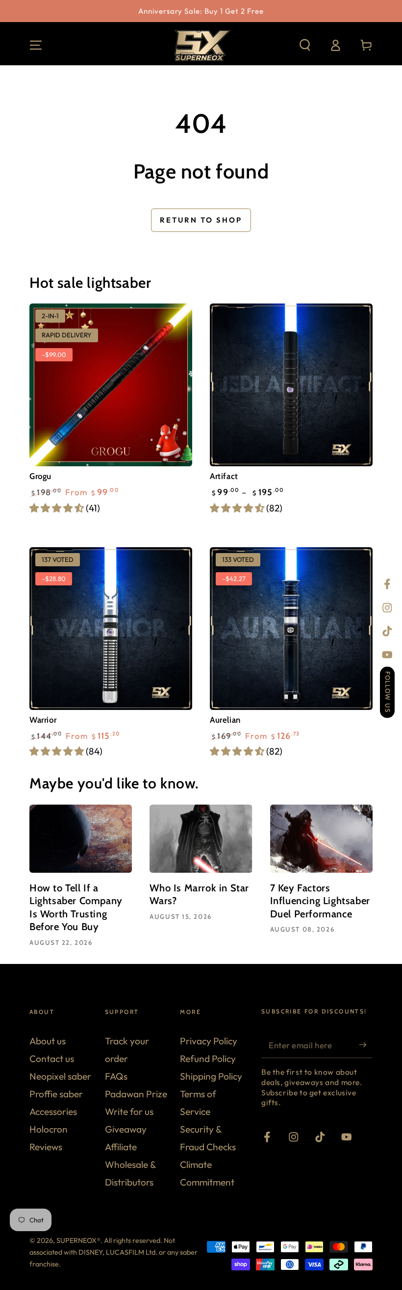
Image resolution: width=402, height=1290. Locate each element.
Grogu (40, 476)
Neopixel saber (60, 1076)
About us (47, 1041)
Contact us (51, 1058)
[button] (305, 45)
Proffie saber (56, 1094)
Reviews (45, 1147)
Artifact (224, 476)
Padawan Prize (136, 1094)
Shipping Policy (211, 1076)
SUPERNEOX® (78, 1240)
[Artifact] (291, 385)
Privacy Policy (208, 1041)
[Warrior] (110, 628)
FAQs (116, 1076)
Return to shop (201, 220)
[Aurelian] (291, 628)
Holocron (48, 1129)
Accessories (53, 1111)
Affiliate (121, 1147)
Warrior (42, 720)
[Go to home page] (201, 45)
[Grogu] (110, 385)
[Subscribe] (366, 1045)
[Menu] (36, 45)
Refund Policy (208, 1058)
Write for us (129, 1111)
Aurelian (225, 720)
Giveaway (126, 1129)
